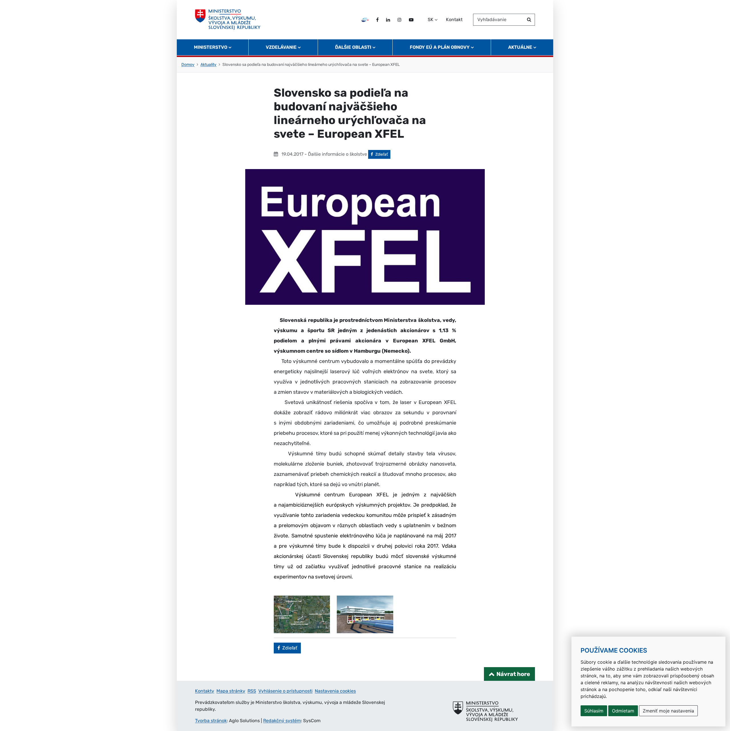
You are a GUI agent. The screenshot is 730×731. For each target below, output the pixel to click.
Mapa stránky (230, 691)
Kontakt (454, 19)
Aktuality (208, 64)
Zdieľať (382, 154)
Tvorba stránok (211, 720)
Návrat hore (513, 674)
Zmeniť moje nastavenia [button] (668, 711)
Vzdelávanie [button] (281, 47)
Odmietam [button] (623, 711)
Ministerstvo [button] (210, 47)
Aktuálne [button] (520, 47)
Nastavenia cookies (335, 691)
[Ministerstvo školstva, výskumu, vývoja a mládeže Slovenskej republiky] (227, 19)
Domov (187, 64)
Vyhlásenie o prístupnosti (285, 691)
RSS (252, 691)
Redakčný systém (282, 720)
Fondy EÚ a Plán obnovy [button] (440, 47)
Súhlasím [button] (593, 711)
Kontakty (204, 691)
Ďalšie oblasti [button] (353, 47)
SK (430, 19)
